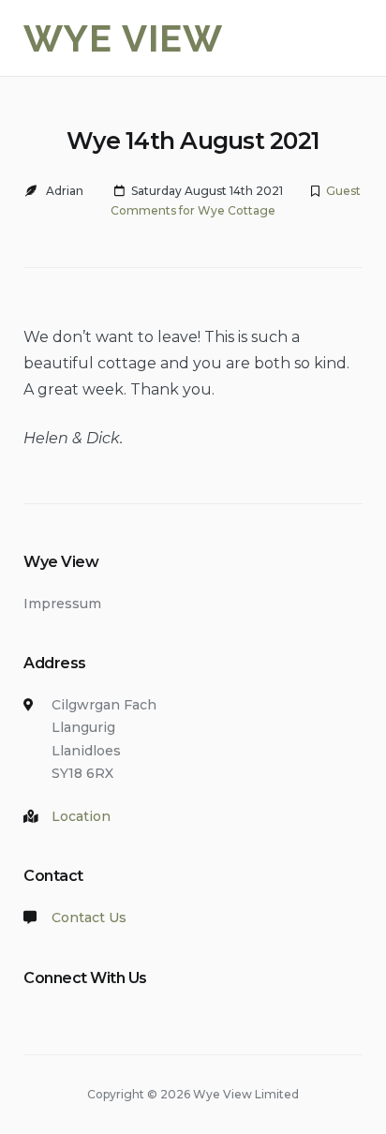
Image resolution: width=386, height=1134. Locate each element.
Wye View (123, 38)
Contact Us (89, 917)
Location (81, 816)
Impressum (62, 603)
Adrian (64, 191)
